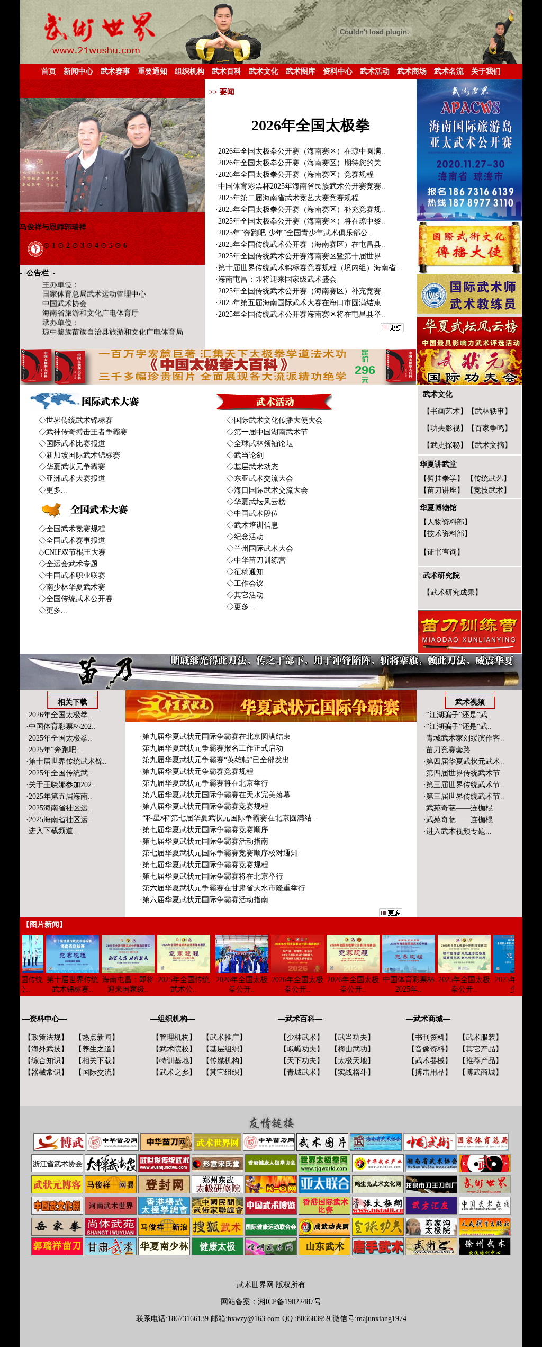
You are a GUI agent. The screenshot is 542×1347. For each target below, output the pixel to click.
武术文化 (263, 71)
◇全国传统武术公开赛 (76, 599)
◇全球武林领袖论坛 (260, 444)
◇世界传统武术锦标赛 (76, 420)
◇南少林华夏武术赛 (72, 587)
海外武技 (46, 1049)
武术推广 (224, 1037)
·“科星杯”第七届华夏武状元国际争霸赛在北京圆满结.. (228, 818)
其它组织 (224, 1072)
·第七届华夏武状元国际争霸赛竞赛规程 (204, 865)
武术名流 (449, 71)
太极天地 (352, 1061)
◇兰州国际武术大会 (260, 548)
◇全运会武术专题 (68, 564)
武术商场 (412, 71)
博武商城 (480, 1072)
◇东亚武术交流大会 (260, 479)
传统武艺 (488, 479)
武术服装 (480, 1037)
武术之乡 (174, 1072)
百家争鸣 (489, 428)
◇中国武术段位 (252, 514)
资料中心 (338, 71)
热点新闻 (97, 1037)
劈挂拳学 (442, 479)
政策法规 (46, 1037)
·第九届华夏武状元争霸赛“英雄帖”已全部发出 (215, 760)
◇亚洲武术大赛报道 (72, 479)
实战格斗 (352, 1072)
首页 (48, 71)
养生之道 (97, 1049)
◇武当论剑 (245, 455)
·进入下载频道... (52, 831)
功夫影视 (445, 428)
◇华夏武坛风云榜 (256, 502)
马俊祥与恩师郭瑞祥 (53, 227)
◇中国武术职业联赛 (72, 575)
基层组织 (224, 1049)
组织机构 (189, 71)
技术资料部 (445, 534)
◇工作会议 (245, 583)
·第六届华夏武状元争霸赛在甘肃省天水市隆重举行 (222, 888)
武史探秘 (445, 445)
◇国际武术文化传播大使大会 (275, 420)
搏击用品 (430, 1072)
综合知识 (46, 1061)
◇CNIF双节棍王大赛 (72, 552)
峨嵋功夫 (302, 1049)
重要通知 (152, 71)
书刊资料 (430, 1037)
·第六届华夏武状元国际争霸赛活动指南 (204, 900)
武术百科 (226, 71)
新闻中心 (78, 71)
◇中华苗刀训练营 (256, 560)
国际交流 (97, 1072)
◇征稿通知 (245, 572)
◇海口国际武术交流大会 (267, 490)
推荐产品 (480, 1061)
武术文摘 (489, 445)
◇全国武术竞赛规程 (72, 529)
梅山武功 (352, 1049)
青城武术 (302, 1072)
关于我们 (486, 71)
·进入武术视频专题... (457, 831)
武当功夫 (352, 1037)
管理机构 (174, 1037)
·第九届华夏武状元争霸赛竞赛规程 (197, 771)
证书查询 (442, 552)
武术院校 (174, 1049)
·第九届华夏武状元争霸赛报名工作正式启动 (211, 748)
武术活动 (375, 71)
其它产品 (480, 1049)
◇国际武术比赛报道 (72, 444)
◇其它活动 (245, 595)
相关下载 (97, 1061)
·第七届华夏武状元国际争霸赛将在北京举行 (211, 876)
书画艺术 (445, 411)
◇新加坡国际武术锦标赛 (79, 455)
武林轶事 (489, 411)
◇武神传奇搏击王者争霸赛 (83, 432)
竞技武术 (488, 490)
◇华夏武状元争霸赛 (72, 467)
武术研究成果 (452, 592)
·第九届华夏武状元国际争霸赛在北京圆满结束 (215, 737)
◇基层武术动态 (252, 467)
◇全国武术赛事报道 (72, 541)
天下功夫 (302, 1061)
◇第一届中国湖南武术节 (267, 432)
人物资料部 (445, 522)
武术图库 (300, 71)
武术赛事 (115, 71)
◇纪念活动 (245, 537)
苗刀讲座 (442, 490)
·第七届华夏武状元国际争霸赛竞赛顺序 (204, 830)
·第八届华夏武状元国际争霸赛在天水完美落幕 (215, 795)
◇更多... (53, 490)
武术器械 (430, 1061)
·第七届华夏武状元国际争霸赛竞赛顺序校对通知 (219, 853)
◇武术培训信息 (252, 525)
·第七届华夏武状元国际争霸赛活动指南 (204, 841)
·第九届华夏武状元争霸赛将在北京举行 (204, 783)
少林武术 (302, 1037)
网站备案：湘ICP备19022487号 (271, 1302)
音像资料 (430, 1049)
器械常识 (46, 1072)
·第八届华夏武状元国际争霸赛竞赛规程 (204, 806)
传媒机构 (224, 1061)
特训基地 (174, 1061)
